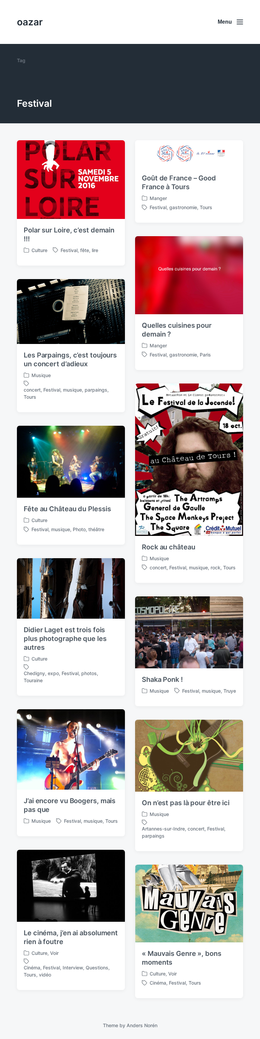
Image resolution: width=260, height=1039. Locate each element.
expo (53, 673)
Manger (158, 198)
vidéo (45, 975)
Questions (97, 967)
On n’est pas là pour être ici (186, 803)
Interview (73, 967)
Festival (69, 250)
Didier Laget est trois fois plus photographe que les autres (65, 638)
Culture (39, 250)
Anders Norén (142, 1025)
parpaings (96, 390)
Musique (41, 375)
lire (95, 250)
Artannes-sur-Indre (163, 829)
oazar (30, 22)
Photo (79, 529)
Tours (206, 207)
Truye (229, 691)
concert (32, 390)
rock (215, 567)
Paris (205, 354)
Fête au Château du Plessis (67, 509)
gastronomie (183, 207)
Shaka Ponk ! (162, 679)
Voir (54, 953)
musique (72, 390)
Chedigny (34, 673)
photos (89, 673)
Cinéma (32, 967)
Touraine (33, 680)
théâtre (96, 529)
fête (84, 250)
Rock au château (168, 547)
